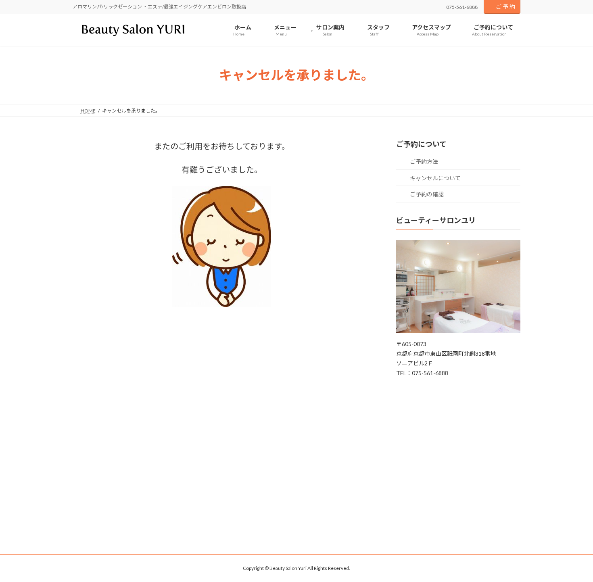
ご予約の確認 (426, 194)
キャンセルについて (435, 178)
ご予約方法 (423, 161)
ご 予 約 (505, 6)
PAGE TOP (571, 557)
